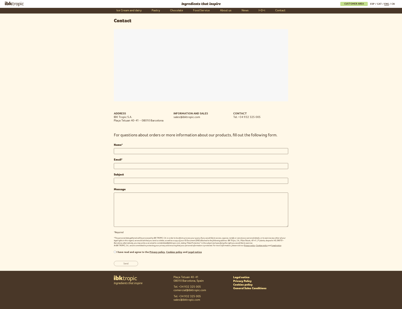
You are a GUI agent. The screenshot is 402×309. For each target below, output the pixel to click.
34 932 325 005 (190, 286)
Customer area (354, 4)
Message (120, 189)
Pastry (156, 10)
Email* (118, 159)
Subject (119, 174)
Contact (280, 10)
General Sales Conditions (249, 288)
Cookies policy (262, 245)
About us (225, 10)
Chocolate (176, 10)
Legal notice (276, 245)
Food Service (201, 10)
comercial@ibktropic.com (190, 290)
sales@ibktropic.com (187, 299)
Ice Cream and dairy (129, 10)
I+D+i (262, 10)
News (245, 10)
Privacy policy (249, 245)
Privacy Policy (242, 281)
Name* (118, 145)
